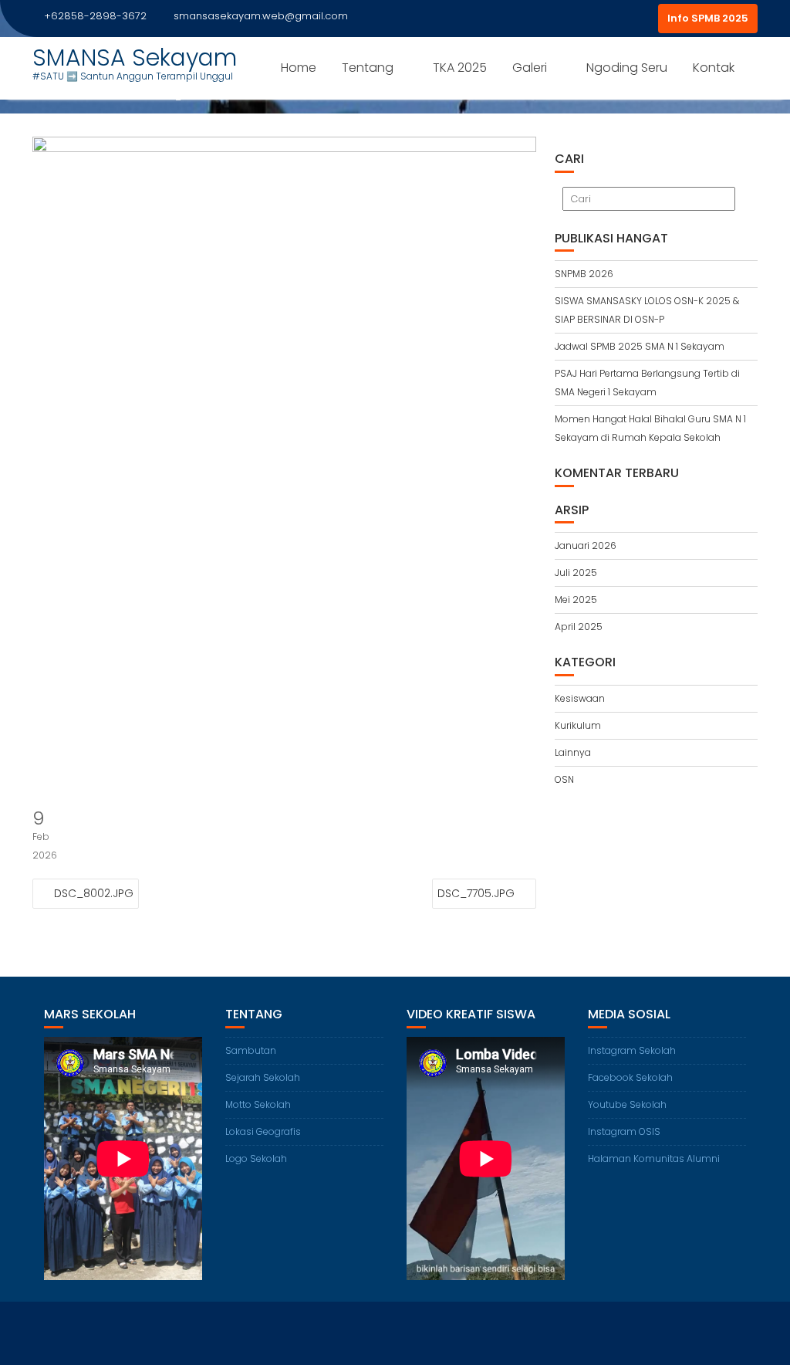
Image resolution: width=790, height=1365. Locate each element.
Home (298, 67)
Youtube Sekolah (627, 1104)
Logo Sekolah (256, 1158)
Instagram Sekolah (632, 1050)
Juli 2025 (576, 572)
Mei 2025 (576, 599)
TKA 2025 (460, 67)
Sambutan (250, 1050)
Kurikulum (578, 725)
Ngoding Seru (626, 67)
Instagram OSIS (624, 1131)
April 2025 (579, 626)
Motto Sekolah (258, 1104)
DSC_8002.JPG (93, 893)
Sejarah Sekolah (262, 1077)
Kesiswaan (580, 698)
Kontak (713, 67)
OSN (564, 779)
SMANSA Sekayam (134, 57)
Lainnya (573, 752)
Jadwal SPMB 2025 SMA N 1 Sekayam (639, 346)
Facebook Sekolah (630, 1077)
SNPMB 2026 (584, 273)
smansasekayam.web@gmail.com (261, 15)
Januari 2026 (585, 545)
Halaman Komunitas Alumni (654, 1158)
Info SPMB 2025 (707, 18)
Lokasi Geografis (263, 1131)
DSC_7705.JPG (476, 893)
